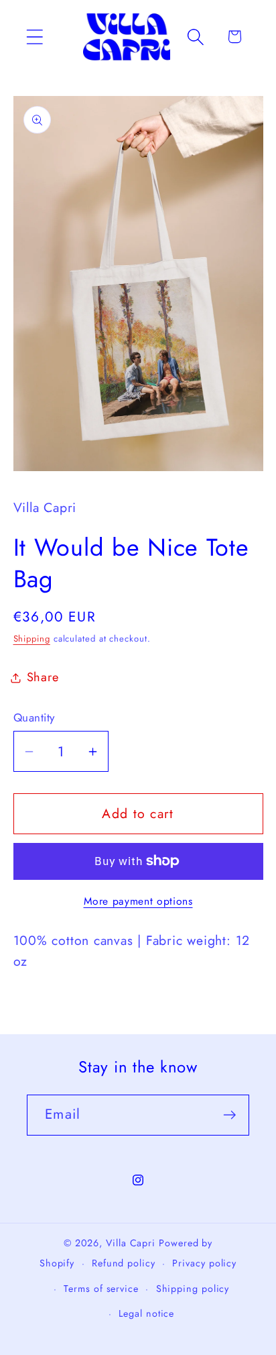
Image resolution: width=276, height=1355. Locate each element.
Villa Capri (130, 1243)
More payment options (138, 901)
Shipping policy (193, 1288)
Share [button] (43, 677)
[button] (34, 36)
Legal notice (146, 1313)
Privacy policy (204, 1263)
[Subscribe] (229, 1115)
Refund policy (123, 1263)
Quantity (34, 717)
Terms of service (101, 1288)
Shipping (31, 638)
